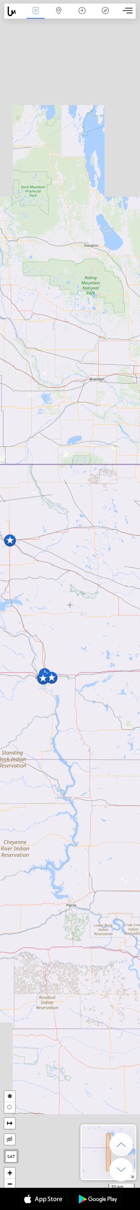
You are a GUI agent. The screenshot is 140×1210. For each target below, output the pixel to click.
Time (82, 15)
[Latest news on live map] (14, 11)
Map (58, 15)
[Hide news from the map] (9, 1139)
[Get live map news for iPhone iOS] (44, 1199)
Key (105, 15)
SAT (11, 1156)
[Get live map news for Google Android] (98, 1199)
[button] (43, 678)
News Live (35, 15)
